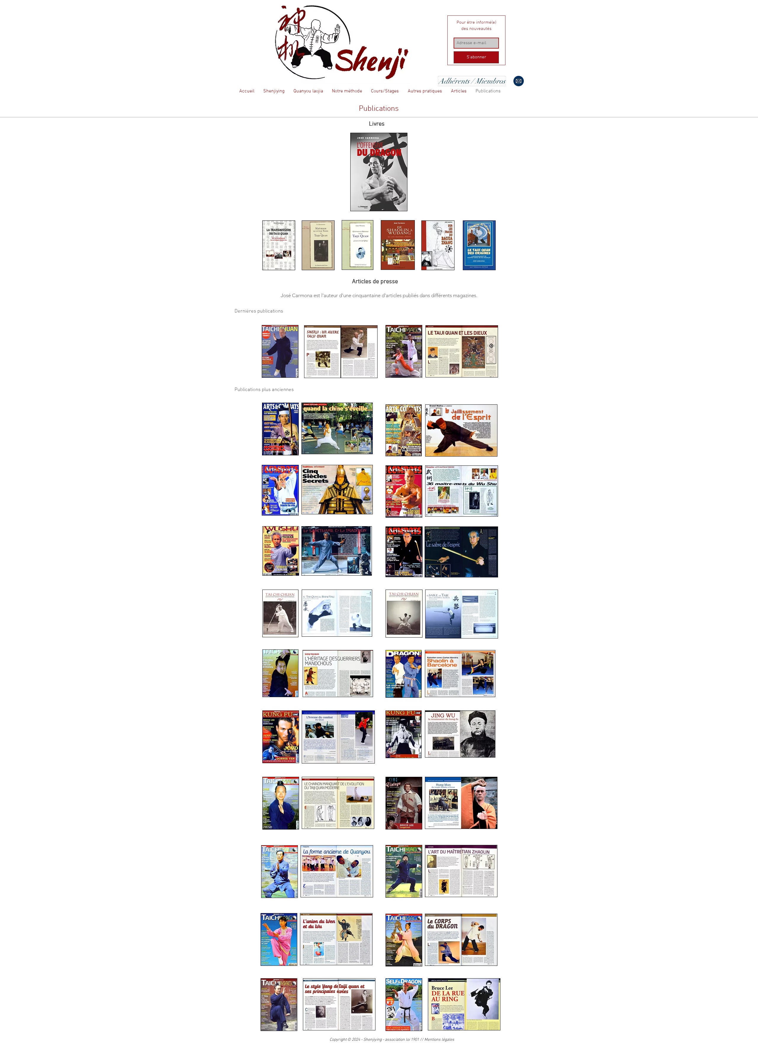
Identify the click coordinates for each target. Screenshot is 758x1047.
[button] (274, 91)
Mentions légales (439, 1039)
